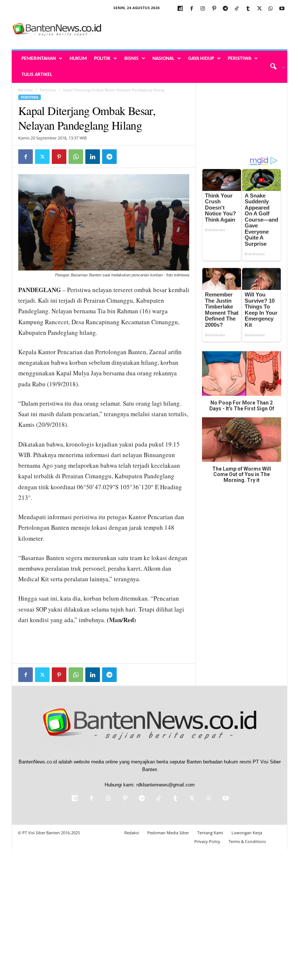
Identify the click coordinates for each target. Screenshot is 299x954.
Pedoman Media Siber (168, 832)
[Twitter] (259, 9)
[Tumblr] (248, 9)
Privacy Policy (207, 841)
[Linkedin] (92, 156)
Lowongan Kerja (247, 832)
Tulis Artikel (37, 74)
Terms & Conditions (247, 841)
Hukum (78, 58)
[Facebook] (191, 9)
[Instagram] (202, 9)
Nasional (163, 58)
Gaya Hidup (201, 58)
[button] (274, 67)
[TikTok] (236, 9)
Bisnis (131, 58)
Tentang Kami (210, 832)
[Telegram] (225, 9)
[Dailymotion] (180, 9)
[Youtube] (281, 9)
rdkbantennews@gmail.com (165, 785)
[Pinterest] (214, 9)
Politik (102, 58)
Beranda (25, 89)
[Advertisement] (194, 30)
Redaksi (131, 832)
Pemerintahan (39, 58)
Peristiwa (239, 58)
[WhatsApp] (270, 9)
